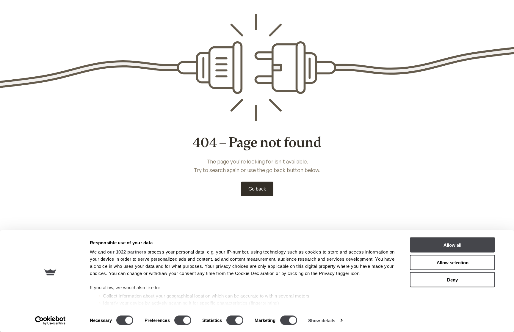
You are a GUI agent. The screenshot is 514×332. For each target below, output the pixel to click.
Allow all (452, 245)
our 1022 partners (126, 251)
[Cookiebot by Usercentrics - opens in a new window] (50, 320)
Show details (321, 320)
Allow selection (452, 262)
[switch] (182, 320)
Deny (452, 279)
